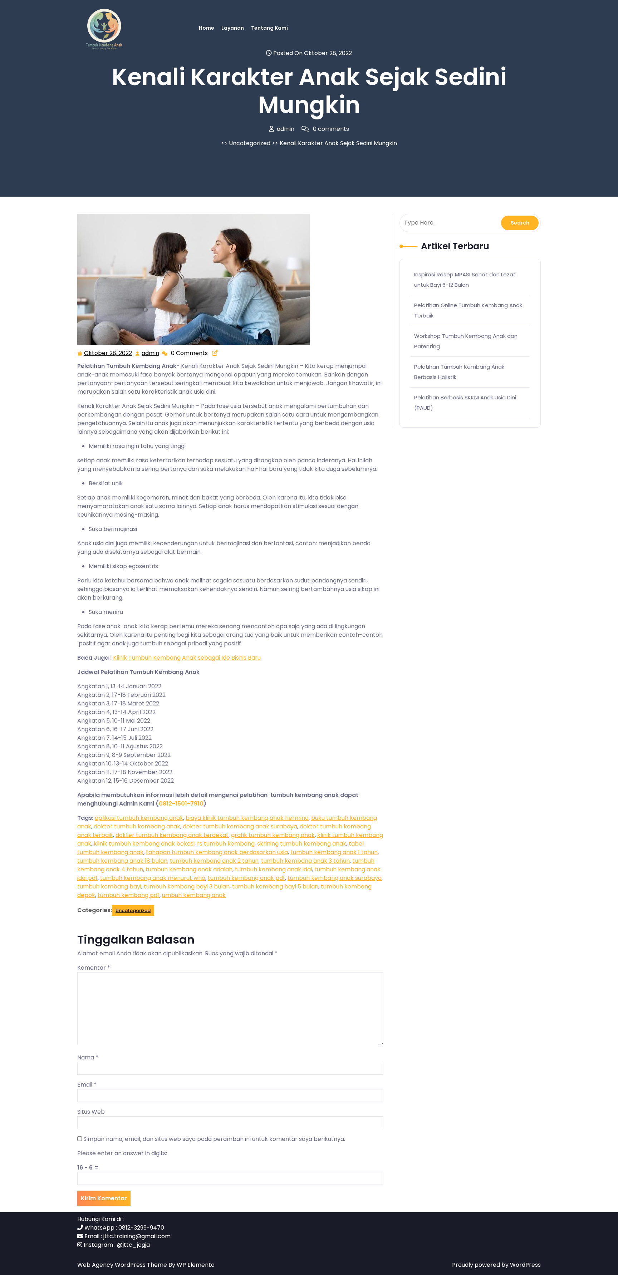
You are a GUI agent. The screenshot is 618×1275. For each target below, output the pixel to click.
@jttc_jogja (133, 1245)
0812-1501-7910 (181, 803)
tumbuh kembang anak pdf (246, 878)
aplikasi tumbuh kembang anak (139, 818)
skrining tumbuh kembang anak (301, 844)
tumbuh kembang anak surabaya (335, 878)
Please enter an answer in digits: (122, 1153)
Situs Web (91, 1112)
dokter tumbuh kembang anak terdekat (172, 835)
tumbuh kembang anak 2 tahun (214, 861)
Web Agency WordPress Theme (122, 1265)
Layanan (232, 27)
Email (87, 1084)
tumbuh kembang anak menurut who (152, 878)
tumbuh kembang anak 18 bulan (122, 861)
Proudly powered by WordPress (496, 1265)
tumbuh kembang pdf (129, 895)
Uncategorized (249, 143)
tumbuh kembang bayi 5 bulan (275, 886)
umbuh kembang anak (194, 895)
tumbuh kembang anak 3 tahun (305, 861)
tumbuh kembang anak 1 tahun (334, 852)
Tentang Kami (269, 27)
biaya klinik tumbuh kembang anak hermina (247, 818)
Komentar (93, 968)
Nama (87, 1057)
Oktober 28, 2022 (108, 353)
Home (206, 27)
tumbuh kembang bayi (109, 886)
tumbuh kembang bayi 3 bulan (187, 886)
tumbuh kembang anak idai (273, 869)
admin (151, 353)
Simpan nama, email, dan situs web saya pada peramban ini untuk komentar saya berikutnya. (214, 1139)
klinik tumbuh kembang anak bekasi (144, 844)
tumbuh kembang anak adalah (189, 869)
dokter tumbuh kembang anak (137, 826)
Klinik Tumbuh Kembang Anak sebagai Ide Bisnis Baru (187, 658)
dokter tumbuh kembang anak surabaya (240, 826)
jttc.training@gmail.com (137, 1236)
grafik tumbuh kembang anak (273, 835)
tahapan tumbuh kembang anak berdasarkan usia (217, 852)
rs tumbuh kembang (226, 844)
